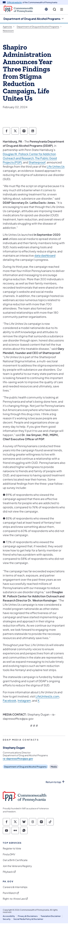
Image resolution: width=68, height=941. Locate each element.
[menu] (61, 9)
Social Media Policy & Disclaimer (28, 919)
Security (6, 919)
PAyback (8, 871)
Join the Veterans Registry (17, 866)
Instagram (24, 700)
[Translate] (46, 9)
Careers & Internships (15, 887)
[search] (54, 9)
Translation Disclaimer (51, 916)
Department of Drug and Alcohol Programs (31, 18)
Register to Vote (12, 848)
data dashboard (44, 255)
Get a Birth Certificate (15, 860)
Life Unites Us (56, 166)
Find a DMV (9, 854)
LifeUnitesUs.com (47, 696)
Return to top (53, 782)
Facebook (9, 700)
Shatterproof (37, 162)
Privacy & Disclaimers (28, 916)
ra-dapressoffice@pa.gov (18, 758)
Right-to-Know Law (14, 898)
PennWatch (9, 892)
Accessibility (9, 916)
